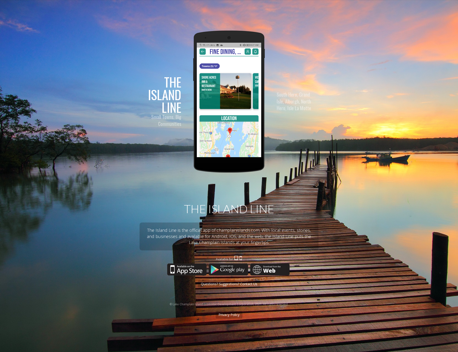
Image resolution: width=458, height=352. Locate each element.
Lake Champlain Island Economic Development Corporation (213, 304)
